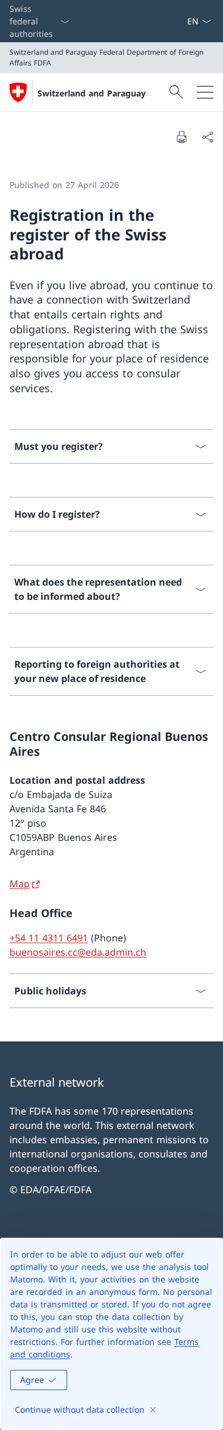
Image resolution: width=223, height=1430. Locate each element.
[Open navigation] (205, 92)
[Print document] (181, 137)
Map (20, 883)
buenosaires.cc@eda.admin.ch (78, 952)
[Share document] (207, 137)
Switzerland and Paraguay (91, 93)
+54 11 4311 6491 (49, 937)
